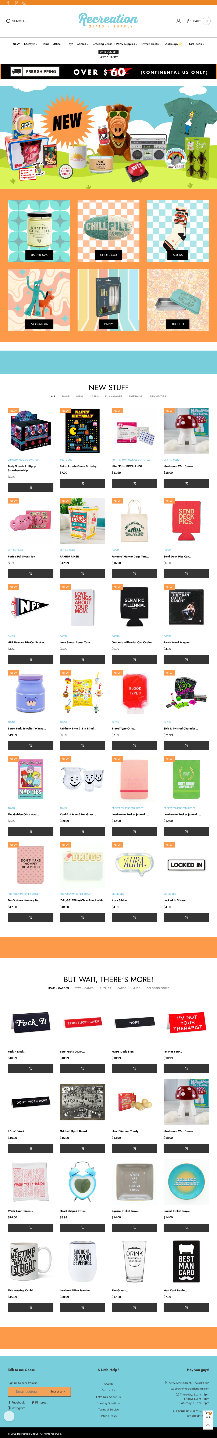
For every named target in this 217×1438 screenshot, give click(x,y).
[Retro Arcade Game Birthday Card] (82, 431)
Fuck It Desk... (17, 1052)
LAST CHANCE (108, 57)
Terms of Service (108, 1409)
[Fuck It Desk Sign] (30, 1022)
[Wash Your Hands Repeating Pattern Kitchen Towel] (30, 1182)
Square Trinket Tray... (125, 1211)
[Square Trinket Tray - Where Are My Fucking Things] (134, 1182)
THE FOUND (66, 459)
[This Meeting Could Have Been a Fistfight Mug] (30, 1261)
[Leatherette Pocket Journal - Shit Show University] (186, 779)
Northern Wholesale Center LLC (131, 459)
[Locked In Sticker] (186, 865)
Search (108, 1384)
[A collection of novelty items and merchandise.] (108, 137)
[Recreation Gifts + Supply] (108, 20)
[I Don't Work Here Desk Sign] (30, 1102)
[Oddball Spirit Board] (82, 1102)
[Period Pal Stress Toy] (30, 521)
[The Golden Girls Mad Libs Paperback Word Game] (30, 779)
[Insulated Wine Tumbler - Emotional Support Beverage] (82, 1261)
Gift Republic (171, 459)
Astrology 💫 (173, 43)
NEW (16, 43)
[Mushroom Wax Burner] (186, 431)
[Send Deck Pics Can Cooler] (186, 521)
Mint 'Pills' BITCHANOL (127, 466)
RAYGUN (116, 550)
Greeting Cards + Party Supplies (114, 43)
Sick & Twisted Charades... (181, 729)
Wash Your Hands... (20, 1211)
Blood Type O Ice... (124, 729)
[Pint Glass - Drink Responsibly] (134, 1261)
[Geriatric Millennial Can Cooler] (134, 607)
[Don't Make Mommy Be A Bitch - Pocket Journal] (30, 865)
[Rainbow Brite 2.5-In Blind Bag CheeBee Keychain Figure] (82, 693)
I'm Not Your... (173, 1052)
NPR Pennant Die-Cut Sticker (26, 642)
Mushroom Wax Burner (178, 466)
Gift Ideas (195, 43)
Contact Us (108, 1390)
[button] (30, 487)
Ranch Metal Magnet (176, 642)
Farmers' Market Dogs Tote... (130, 557)
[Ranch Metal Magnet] (186, 607)
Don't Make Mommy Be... (24, 900)
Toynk (11, 722)
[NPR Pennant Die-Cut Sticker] (30, 607)
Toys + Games (76, 43)
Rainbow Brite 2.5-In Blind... (78, 729)
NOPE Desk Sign (123, 1052)
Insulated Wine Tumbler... (76, 1290)
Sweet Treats (150, 43)
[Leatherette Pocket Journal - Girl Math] (134, 779)
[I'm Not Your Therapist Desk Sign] (186, 1022)
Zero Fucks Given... (72, 1052)
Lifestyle (29, 43)
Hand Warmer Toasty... (126, 1131)
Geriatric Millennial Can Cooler (132, 642)
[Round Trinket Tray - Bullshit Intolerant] (186, 1182)
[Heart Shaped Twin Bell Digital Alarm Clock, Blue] (82, 1182)
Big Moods (118, 894)
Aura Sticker (120, 900)
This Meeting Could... (21, 1290)
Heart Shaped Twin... (73, 1211)
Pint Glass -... (120, 1290)
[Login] (182, 21)
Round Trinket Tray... (177, 1211)
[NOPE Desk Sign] (134, 1022)
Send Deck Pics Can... (178, 557)
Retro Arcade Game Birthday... (79, 466)
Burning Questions (108, 1403)
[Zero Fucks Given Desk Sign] (82, 1022)
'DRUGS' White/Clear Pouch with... (82, 900)
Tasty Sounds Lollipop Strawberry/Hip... (22, 468)
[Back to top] (208, 1425)
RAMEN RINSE (69, 557)
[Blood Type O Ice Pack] (134, 693)
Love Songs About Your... (76, 642)
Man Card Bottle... (175, 1290)
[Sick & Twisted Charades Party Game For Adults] (186, 693)
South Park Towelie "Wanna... (27, 729)
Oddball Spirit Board (73, 1131)
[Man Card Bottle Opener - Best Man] (186, 1261)
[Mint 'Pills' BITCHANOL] (134, 431)
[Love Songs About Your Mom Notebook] (82, 607)
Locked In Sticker (175, 900)
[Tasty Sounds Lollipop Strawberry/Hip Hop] (30, 431)
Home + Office (51, 43)
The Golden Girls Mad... (23, 814)
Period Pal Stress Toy (21, 557)
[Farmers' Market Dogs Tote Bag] (134, 521)
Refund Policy (108, 1415)
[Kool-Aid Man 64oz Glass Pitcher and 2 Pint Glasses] (82, 779)
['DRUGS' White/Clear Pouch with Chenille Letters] (82, 865)
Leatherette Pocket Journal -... (130, 814)
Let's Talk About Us (108, 1396)
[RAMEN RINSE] (82, 521)
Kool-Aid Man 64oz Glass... (78, 814)
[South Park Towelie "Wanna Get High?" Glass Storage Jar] (30, 693)
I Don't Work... (17, 1131)
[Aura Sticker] (134, 865)
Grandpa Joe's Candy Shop (23, 459)
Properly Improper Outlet (127, 808)
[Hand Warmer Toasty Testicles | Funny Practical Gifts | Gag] (134, 1102)
